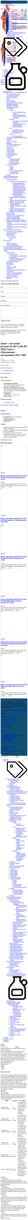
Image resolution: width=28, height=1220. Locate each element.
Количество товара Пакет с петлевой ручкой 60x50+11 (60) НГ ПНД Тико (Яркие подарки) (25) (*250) (14, 485)
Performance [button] (4, 1185)
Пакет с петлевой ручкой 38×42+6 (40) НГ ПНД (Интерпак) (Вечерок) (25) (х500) (13, 558)
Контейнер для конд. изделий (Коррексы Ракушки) (14, 103)
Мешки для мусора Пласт (16, 210)
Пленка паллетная (11, 233)
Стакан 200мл (10, 151)
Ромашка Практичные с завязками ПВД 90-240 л (19, 189)
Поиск (17, 756)
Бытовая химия (11, 252)
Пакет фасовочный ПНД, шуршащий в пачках (16, 945)
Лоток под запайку (12, 141)
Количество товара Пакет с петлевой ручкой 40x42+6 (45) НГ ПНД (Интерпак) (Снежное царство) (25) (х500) (13, 609)
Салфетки (9, 21)
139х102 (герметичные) (20, 824)
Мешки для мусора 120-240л (17, 208)
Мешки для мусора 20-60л (17, 201)
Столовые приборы (12, 164)
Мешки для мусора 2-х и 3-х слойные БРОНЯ (17, 203)
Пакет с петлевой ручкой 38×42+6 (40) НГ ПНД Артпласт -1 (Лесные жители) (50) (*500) (14, 520)
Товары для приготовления (14, 274)
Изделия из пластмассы (10, 736)
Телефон (3, 296)
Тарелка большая (14, 160)
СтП (11, 128)
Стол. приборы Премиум (16, 170)
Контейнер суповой (18, 131)
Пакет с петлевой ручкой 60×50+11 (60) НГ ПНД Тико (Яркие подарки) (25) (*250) (14, 477)
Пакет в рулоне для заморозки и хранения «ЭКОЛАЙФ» (15, 216)
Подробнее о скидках (6, 439)
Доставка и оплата (9, 370)
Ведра (8, 98)
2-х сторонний (14, 971)
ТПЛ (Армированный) (13, 245)
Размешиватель (14, 172)
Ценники (9, 62)
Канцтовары (10, 263)
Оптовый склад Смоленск (8, 717)
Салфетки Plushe (11, 25)
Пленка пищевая (11, 235)
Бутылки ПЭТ (7, 739)
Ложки (12, 168)
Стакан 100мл (10, 148)
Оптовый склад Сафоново (8, 719)
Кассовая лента (11, 59)
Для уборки (10, 31)
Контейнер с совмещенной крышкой (16, 137)
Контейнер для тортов (13, 107)
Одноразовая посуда (9, 740)
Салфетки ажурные (12, 23)
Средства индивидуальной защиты (16, 270)
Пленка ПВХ (10, 234)
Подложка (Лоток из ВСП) (14, 144)
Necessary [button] (3, 1090)
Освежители (13, 257)
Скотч (8, 242)
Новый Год (10, 368)
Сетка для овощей (11, 267)
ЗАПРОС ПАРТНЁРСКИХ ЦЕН (9, 281)
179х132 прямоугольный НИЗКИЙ (20, 848)
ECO (11, 239)
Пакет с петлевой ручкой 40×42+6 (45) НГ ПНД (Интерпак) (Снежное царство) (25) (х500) (13, 600)
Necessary (5, 1092)
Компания (3, 300)
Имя (2, 287)
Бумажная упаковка (9, 733)
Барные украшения (12, 97)
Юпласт (12, 119)
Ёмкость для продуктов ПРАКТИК (16, 32)
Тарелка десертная (15, 159)
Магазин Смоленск (6, 724)
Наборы (9, 143)
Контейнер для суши (12, 105)
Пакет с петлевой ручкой (13, 218)
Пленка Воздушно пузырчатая (15, 231)
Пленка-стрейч (8, 748)
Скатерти (9, 268)
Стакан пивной (11, 153)
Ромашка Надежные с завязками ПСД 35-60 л (19, 184)
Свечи (8, 265)
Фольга (12, 1033)
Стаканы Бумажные (12, 154)
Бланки (12, 784)
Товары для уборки (12, 275)
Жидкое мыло (13, 254)
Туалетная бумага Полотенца (14, 28)
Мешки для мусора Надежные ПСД (18, 923)
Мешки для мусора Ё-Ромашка (18, 200)
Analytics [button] (3, 1194)
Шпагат (9, 278)
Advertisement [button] (4, 1203)
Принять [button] (9, 1062)
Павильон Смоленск (6, 727)
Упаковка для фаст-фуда (13, 15)
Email (2, 291)
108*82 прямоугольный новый (20, 841)
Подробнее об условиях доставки (9, 405)
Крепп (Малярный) (12, 243)
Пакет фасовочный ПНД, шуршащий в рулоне (16, 951)
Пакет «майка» (11, 212)
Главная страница (5, 330)
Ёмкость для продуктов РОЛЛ (15, 37)
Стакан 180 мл (11, 150)
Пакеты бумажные (12, 16)
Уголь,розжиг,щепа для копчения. (13, 751)
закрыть (3, 1045)
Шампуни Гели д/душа (16, 260)
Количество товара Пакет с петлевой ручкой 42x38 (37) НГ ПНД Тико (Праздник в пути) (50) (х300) (13, 694)
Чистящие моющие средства (17, 258)
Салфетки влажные (12, 22)
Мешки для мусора (12, 179)
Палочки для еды (14, 173)
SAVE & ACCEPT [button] (5, 1218)
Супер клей (10, 271)
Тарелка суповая (14, 161)
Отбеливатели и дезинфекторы (18, 255)
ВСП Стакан (10, 100)
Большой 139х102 (17, 136)
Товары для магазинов (10, 738)
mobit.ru (11, 753)
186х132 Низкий (17, 125)
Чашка (8, 175)
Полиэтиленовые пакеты (13, 898)
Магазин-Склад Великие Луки (9, 722)
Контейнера (10, 108)
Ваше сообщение (5, 305)
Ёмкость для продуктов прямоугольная (13, 34)
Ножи (11, 169)
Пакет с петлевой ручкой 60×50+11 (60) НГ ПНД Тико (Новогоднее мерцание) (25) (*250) (14, 643)
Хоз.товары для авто (12, 277)
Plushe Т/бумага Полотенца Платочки (17, 26)
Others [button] (2, 1211)
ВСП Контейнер (11, 101)
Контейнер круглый (18, 130)
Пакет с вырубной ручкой (17, 956)
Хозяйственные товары (13, 1003)
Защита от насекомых (12, 261)
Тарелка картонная (15, 163)
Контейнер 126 (17, 132)
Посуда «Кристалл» (12, 146)
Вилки (11, 166)
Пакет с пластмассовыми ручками (16, 219)
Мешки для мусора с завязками (18, 181)
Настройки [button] (3, 1062)
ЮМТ (11, 110)
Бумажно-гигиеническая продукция (13, 735)
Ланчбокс (9, 138)
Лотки (8, 140)
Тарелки (9, 157)
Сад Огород (10, 264)
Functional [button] (3, 1177)
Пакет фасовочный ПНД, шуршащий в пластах (16, 948)
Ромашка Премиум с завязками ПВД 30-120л (19, 192)
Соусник (9, 147)
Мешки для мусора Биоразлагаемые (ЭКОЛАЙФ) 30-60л (18, 940)
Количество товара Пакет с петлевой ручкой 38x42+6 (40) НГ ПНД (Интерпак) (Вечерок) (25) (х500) (14, 566)
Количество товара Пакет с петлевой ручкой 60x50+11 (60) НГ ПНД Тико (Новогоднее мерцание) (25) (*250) (13, 651)
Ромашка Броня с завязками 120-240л (18, 195)
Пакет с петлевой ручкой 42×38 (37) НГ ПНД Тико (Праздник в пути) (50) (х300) (14, 686)
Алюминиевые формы (13, 95)
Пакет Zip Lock (11, 214)
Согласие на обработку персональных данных (13, 710)
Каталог (13, 330)
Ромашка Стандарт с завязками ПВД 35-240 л (19, 186)
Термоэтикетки (11, 60)
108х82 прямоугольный (19, 115)
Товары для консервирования (14, 272)
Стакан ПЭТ (10, 155)
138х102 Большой (17, 126)
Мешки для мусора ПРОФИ (17, 211)
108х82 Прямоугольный (19, 124)
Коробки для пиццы (12, 13)
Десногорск (13, 237)
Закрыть (3, 472)
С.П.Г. (11, 134)
